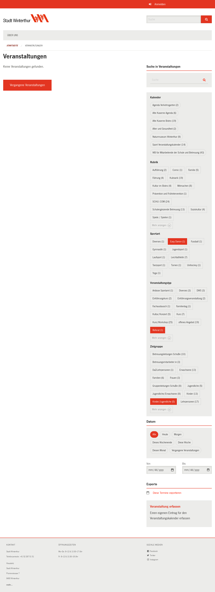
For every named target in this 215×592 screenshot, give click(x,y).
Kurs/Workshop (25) (163, 322)
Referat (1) (158, 330)
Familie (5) (193, 170)
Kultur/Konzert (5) (161, 314)
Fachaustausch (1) (161, 306)
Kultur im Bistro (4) (162, 185)
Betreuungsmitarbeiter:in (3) (166, 362)
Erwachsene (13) (187, 370)
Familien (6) (158, 377)
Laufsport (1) (159, 257)
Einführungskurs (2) (162, 298)
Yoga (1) (156, 273)
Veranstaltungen (33, 45)
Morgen (177, 434)
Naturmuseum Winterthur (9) (167, 136)
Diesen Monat (159, 450)
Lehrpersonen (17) (190, 401)
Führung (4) (158, 178)
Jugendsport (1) (179, 249)
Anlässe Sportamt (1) (163, 290)
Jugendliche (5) (194, 386)
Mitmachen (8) (184, 185)
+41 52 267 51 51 (27, 557)
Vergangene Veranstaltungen (27, 85)
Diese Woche (184, 442)
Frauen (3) (175, 377)
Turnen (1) (176, 265)
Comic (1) (177, 170)
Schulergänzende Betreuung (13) (169, 209)
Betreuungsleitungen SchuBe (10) (169, 354)
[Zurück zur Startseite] (26, 21)
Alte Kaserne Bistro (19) (164, 121)
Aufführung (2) (159, 170)
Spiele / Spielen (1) (162, 217)
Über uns (12, 35)
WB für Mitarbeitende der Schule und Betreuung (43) (178, 152)
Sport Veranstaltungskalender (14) (169, 144)
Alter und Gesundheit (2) (164, 128)
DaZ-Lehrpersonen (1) (163, 370)
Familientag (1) (183, 306)
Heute (165, 434)
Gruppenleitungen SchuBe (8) (167, 386)
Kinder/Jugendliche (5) (164, 401)
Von (148, 463)
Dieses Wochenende (162, 442)
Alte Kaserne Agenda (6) (164, 113)
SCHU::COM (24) (161, 201)
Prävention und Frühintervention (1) (169, 193)
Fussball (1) (196, 241)
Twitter (152, 555)
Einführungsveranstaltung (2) (191, 298)
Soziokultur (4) (198, 209)
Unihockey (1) (194, 265)
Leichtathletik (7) (179, 257)
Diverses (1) (158, 241)
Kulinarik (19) (176, 178)
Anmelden (160, 4)
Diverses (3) (185, 290)
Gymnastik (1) (159, 249)
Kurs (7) (180, 314)
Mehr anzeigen (159, 225)
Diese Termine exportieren (167, 492)
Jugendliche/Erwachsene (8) (167, 393)
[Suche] (206, 19)
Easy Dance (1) (177, 241)
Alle (154, 434)
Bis (184, 463)
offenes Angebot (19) (189, 322)
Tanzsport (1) (159, 265)
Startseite (12, 45)
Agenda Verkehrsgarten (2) (165, 105)
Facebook (154, 551)
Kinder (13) (192, 393)
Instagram (154, 560)
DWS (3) (201, 290)
